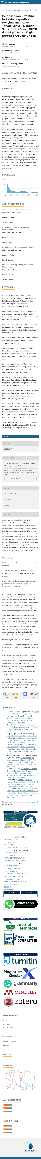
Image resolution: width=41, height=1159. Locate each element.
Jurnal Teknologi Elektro (17, 2)
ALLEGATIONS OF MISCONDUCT (16, 874)
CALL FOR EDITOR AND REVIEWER (17, 847)
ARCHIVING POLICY (11, 884)
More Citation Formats (14, 478)
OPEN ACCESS (9, 890)
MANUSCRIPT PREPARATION (14, 858)
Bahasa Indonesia (9, 1042)
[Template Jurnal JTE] (20, 931)
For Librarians (8, 1027)
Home (4, 10)
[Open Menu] (2, 2)
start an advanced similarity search (25, 802)
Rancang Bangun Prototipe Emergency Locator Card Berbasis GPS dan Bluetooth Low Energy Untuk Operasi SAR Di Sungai (22, 791)
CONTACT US (8, 845)
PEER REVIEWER (10, 842)
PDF (7, 436)
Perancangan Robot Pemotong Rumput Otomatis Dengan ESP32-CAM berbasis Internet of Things (23, 782)
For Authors (7, 1024)
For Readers (7, 1021)
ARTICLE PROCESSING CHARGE (15, 861)
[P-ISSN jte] (29, 895)
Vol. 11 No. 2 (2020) (24, 10)
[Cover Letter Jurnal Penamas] (20, 945)
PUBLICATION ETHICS (12, 871)
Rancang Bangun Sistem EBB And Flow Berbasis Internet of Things (23, 726)
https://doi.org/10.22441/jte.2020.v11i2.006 (21, 73)
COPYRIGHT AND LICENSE (13, 876)
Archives (12, 10)
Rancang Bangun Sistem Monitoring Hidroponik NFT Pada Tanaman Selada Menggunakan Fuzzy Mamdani (21, 761)
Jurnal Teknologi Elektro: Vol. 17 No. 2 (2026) (20, 721)
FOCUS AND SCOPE (11, 866)
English (6, 1045)
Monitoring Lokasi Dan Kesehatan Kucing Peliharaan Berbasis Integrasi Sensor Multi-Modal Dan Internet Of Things (22, 737)
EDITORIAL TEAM (10, 839)
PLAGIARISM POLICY (11, 879)
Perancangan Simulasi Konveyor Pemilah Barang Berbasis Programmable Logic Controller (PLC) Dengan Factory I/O (22, 772)
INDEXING (7, 887)
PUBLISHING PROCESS (12, 868)
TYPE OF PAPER (9, 855)
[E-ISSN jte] (11, 895)
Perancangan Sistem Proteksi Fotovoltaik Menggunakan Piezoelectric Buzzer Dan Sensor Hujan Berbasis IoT (21, 747)
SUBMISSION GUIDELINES (13, 853)
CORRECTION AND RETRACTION (16, 882)
